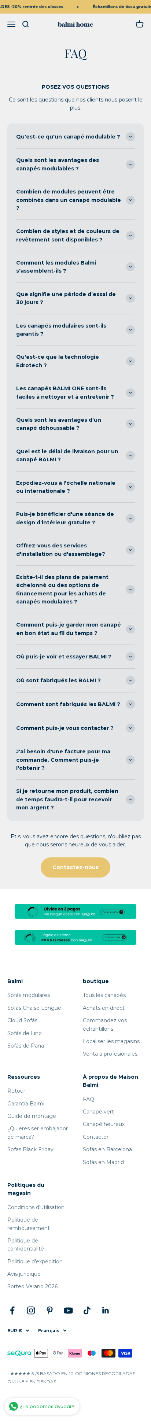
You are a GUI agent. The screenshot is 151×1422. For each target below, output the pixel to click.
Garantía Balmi (25, 1103)
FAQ (88, 1099)
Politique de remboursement (28, 1223)
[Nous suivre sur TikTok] (87, 1310)
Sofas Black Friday (30, 1149)
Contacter (95, 1137)
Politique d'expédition (35, 1261)
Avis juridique (24, 1274)
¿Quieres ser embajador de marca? (37, 1132)
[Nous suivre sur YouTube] (68, 1310)
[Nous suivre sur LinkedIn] (106, 1310)
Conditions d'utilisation (36, 1207)
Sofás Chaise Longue (34, 1008)
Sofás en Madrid (103, 1162)
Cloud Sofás (22, 1020)
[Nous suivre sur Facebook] (12, 1310)
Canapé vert (98, 1111)
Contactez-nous (75, 867)
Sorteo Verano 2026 (32, 1286)
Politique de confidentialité (25, 1244)
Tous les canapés (104, 995)
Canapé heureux (104, 1124)
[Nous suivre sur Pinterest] (50, 1310)
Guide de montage (31, 1116)
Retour (16, 1090)
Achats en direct (104, 1008)
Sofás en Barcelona (107, 1149)
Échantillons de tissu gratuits (121, 6)
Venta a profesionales (110, 1053)
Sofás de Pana (25, 1045)
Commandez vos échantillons (105, 1024)
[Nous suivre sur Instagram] (31, 1310)
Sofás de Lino (24, 1033)
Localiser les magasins (111, 1041)
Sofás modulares (28, 995)
